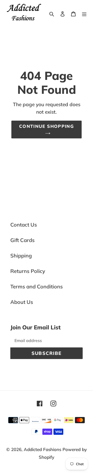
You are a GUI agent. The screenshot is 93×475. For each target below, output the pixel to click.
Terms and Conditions (36, 286)
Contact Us (23, 224)
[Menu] (84, 13)
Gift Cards (22, 240)
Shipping (21, 255)
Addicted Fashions (42, 449)
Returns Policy (27, 271)
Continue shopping (46, 126)
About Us (21, 302)
